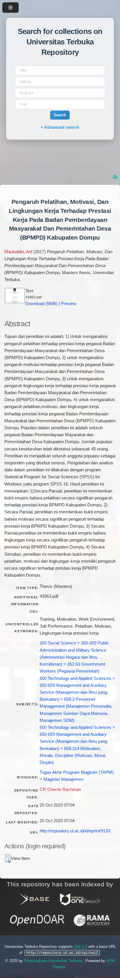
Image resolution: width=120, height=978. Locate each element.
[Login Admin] (115, 176)
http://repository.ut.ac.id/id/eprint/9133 (75, 831)
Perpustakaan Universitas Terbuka (53, 961)
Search (60, 115)
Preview (68, 303)
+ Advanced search (59, 127)
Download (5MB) (41, 303)
